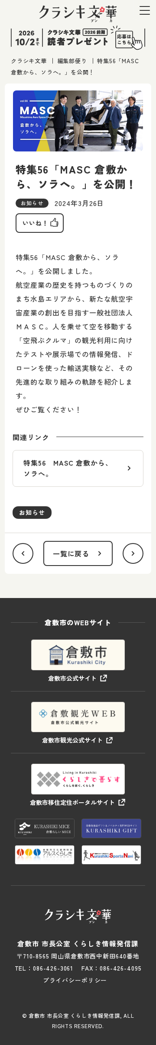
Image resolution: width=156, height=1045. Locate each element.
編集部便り (72, 61)
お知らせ (32, 512)
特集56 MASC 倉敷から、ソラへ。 (68, 468)
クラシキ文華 (29, 61)
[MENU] (145, 10)
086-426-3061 (53, 968)
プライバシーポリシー (75, 980)
